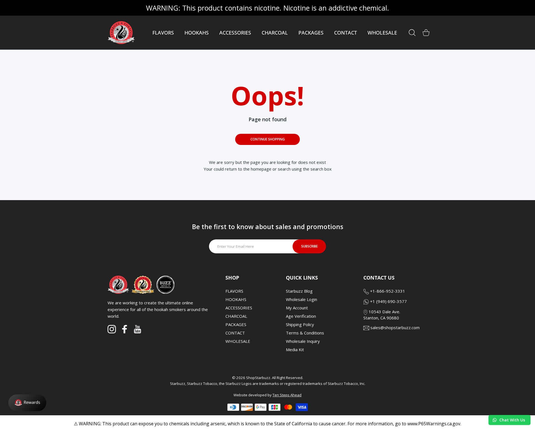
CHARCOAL (236, 316)
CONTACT (235, 333)
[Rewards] (27, 402)
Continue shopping (268, 139)
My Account (297, 307)
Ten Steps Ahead (287, 394)
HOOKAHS (235, 299)
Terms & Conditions (305, 333)
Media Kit (295, 349)
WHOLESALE (237, 341)
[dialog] (412, 32)
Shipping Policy (300, 324)
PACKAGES (235, 324)
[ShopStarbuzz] (121, 32)
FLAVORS (234, 291)
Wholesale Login (301, 299)
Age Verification (301, 316)
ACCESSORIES (238, 307)
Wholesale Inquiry (303, 341)
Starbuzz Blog (299, 291)
